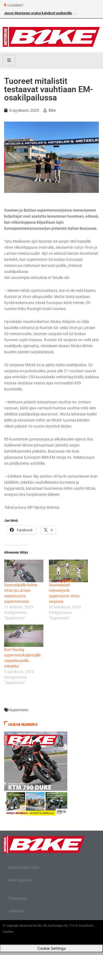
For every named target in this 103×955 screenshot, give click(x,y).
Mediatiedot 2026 (23, 867)
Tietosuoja (17, 898)
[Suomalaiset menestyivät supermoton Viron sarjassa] (68, 571)
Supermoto (18, 710)
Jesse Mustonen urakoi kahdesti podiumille (38, 13)
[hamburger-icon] (9, 60)
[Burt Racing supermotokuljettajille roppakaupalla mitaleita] (23, 636)
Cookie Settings (51, 948)
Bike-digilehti (20, 880)
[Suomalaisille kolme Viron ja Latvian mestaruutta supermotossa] (23, 571)
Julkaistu (16, 911)
